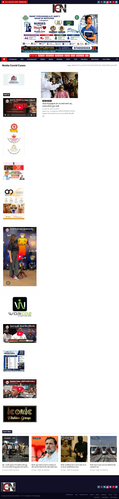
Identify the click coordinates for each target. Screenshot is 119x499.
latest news (41, 55)
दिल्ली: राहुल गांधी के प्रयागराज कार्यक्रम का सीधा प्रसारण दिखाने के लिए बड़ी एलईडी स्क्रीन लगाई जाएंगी (45, 467)
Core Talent (106, 59)
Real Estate (95, 59)
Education (84, 59)
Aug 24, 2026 (8, 470)
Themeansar (36, 496)
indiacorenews (59, 55)
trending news (80, 55)
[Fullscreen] (34, 115)
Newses (28, 496)
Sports (51, 59)
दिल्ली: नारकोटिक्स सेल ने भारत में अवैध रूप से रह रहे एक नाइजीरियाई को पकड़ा (73, 466)
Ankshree (46, 470)
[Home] (4, 59)
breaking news (50, 55)
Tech (75, 59)
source (73, 55)
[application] (20, 107)
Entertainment (32, 59)
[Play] (5, 115)
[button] (117, 59)
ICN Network (13, 59)
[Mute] (31, 115)
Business (59, 59)
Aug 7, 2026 (37, 470)
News (44, 100)
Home (69, 65)
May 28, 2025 (48, 109)
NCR (21, 59)
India (86, 55)
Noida (49, 100)
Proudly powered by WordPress (10, 496)
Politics (43, 59)
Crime (68, 59)
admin (57, 109)
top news (67, 55)
